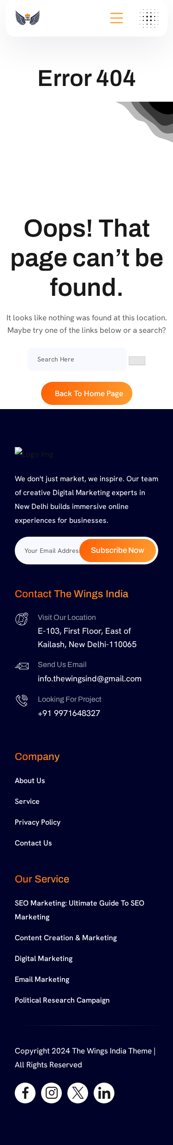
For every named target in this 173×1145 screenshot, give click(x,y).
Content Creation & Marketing (66, 938)
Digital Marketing (43, 958)
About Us (30, 780)
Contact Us (33, 843)
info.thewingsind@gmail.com (90, 678)
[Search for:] (77, 359)
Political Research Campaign (62, 1000)
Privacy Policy (37, 822)
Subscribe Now (117, 550)
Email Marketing (42, 979)
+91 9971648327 (69, 713)
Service (27, 801)
